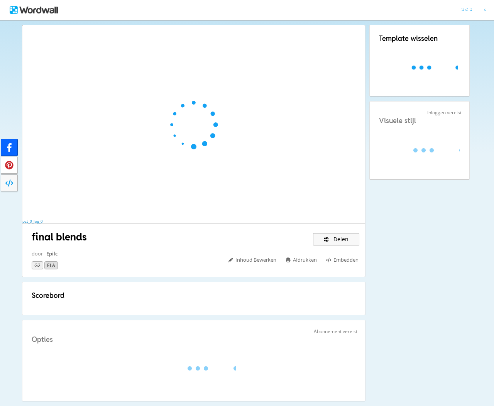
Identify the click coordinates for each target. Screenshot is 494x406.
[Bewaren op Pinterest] (9, 165)
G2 (37, 265)
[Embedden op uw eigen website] (9, 182)
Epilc (52, 253)
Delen (340, 239)
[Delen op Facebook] (9, 147)
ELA (51, 265)
